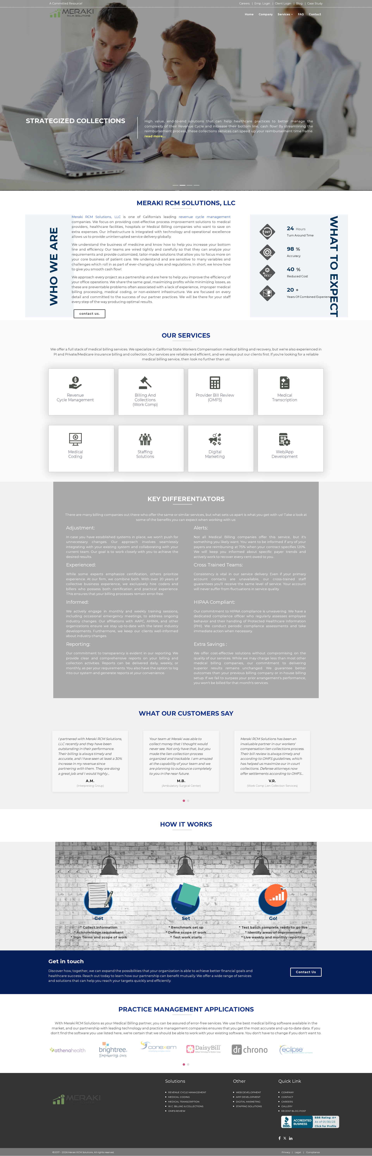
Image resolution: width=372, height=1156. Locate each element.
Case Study (315, 3)
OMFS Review (176, 1110)
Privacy (286, 1152)
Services (284, 14)
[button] (184, 801)
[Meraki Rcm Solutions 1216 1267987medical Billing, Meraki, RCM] (310, 1121)
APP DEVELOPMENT (248, 1096)
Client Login (283, 3)
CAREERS (287, 1101)
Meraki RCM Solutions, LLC (97, 217)
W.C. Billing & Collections (185, 1106)
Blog (299, 3)
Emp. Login (262, 3)
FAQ (301, 14)
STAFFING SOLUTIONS (249, 1106)
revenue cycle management (205, 217)
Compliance (312, 1152)
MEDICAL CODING (179, 1096)
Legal (297, 1152)
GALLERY (286, 1106)
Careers (244, 3)
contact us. (89, 314)
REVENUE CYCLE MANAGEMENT (187, 1092)
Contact (315, 14)
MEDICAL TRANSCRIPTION (183, 1101)
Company (266, 14)
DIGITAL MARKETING (248, 1101)
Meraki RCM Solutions (80, 1152)
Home (249, 14)
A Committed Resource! (65, 3)
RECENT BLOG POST (293, 1110)
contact (287, 1096)
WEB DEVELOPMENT (248, 1092)
